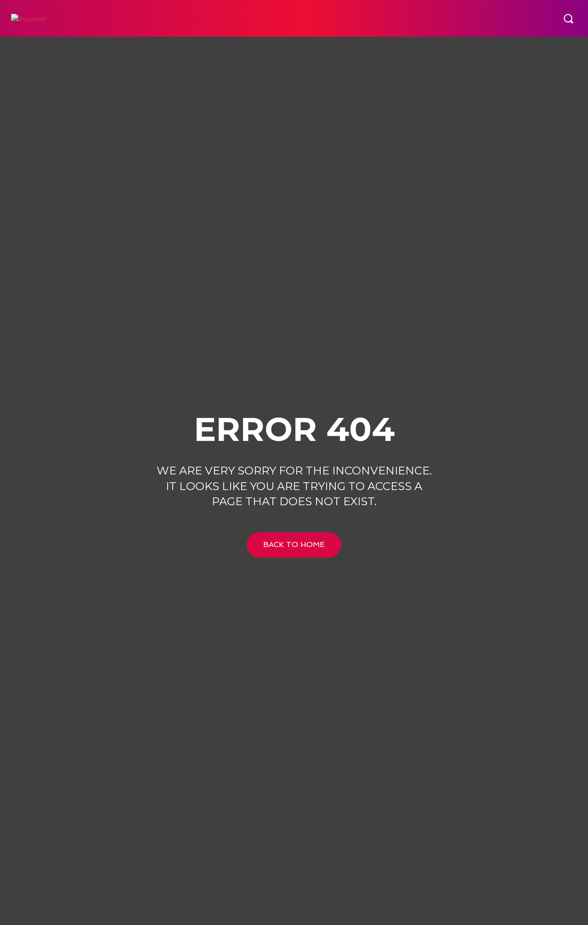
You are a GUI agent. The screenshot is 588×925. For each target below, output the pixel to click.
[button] (568, 18)
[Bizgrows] (62, 18)
